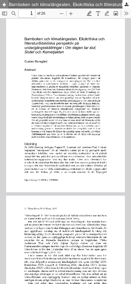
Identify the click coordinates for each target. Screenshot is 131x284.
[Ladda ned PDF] (126, 4)
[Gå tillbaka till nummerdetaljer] (4, 4)
